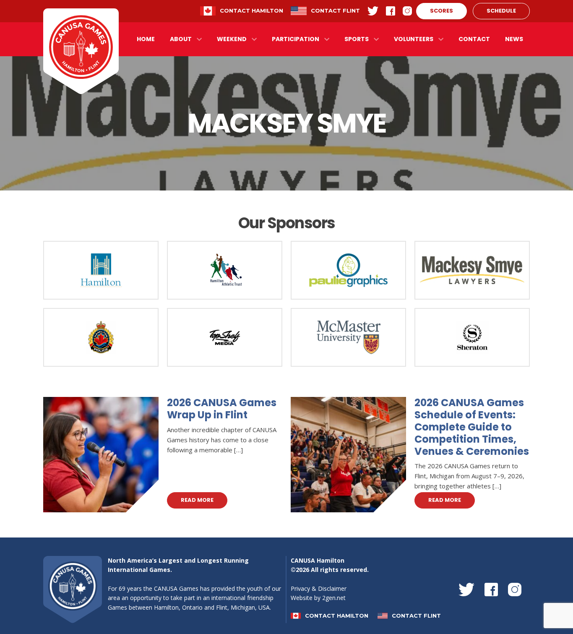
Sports (356, 39)
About (181, 39)
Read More (197, 500)
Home (146, 39)
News (514, 39)
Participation (295, 39)
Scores (441, 11)
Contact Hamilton (251, 10)
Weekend (232, 39)
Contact (474, 39)
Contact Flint (335, 10)
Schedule (501, 11)
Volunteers (413, 39)
